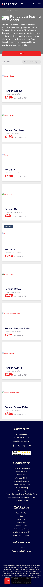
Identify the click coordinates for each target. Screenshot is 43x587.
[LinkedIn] (29, 446)
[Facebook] (13, 446)
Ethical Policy (21, 491)
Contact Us (21, 548)
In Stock (21, 516)
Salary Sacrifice (21, 513)
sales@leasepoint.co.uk (21, 441)
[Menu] (39, 4)
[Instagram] (24, 446)
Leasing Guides (21, 526)
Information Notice (21, 478)
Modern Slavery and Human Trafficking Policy (21, 494)
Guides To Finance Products (21, 535)
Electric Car (21, 519)
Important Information (21, 481)
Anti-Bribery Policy (21, 488)
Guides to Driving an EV (21, 532)
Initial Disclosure (21, 472)
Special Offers (21, 522)
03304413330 (21, 434)
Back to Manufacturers (12, 11)
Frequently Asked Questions (21, 551)
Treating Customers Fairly (21, 484)
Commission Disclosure (21, 468)
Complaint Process (21, 500)
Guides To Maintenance (21, 529)
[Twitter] (19, 446)
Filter (21, 54)
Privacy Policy (21, 475)
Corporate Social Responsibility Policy (21, 497)
